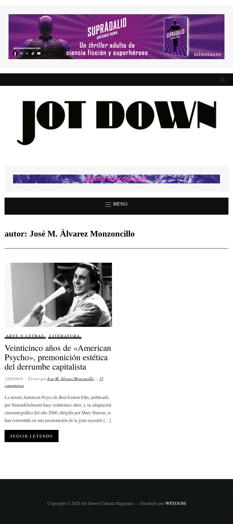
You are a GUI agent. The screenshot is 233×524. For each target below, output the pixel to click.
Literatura (64, 336)
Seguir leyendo (31, 436)
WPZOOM (175, 503)
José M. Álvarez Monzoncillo (70, 378)
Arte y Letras (25, 336)
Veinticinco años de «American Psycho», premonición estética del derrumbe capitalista (58, 357)
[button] (116, 204)
